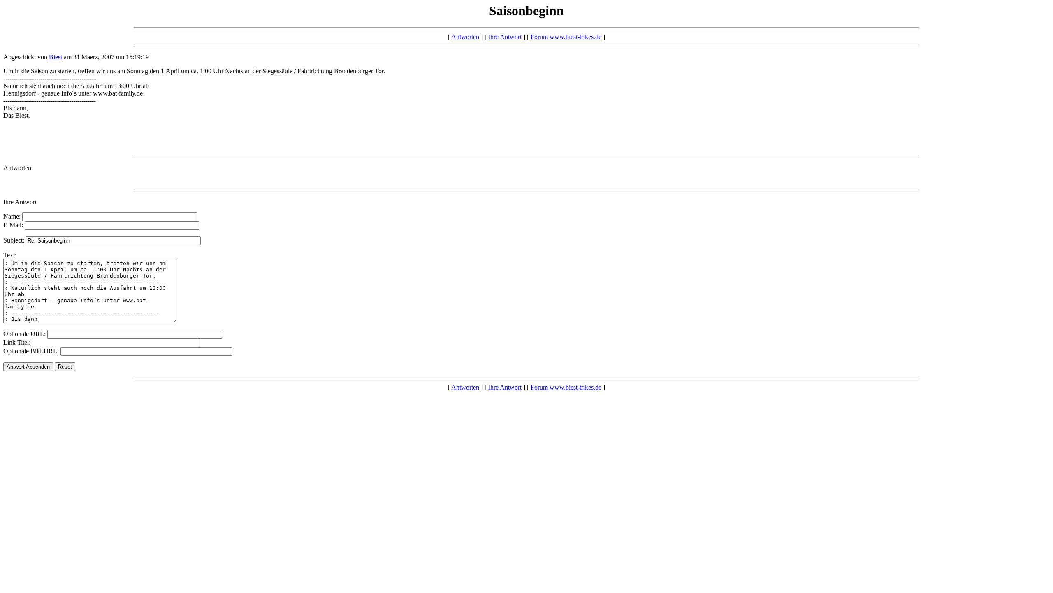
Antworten (465, 36)
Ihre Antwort (505, 36)
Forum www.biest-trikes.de (566, 36)
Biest (55, 57)
